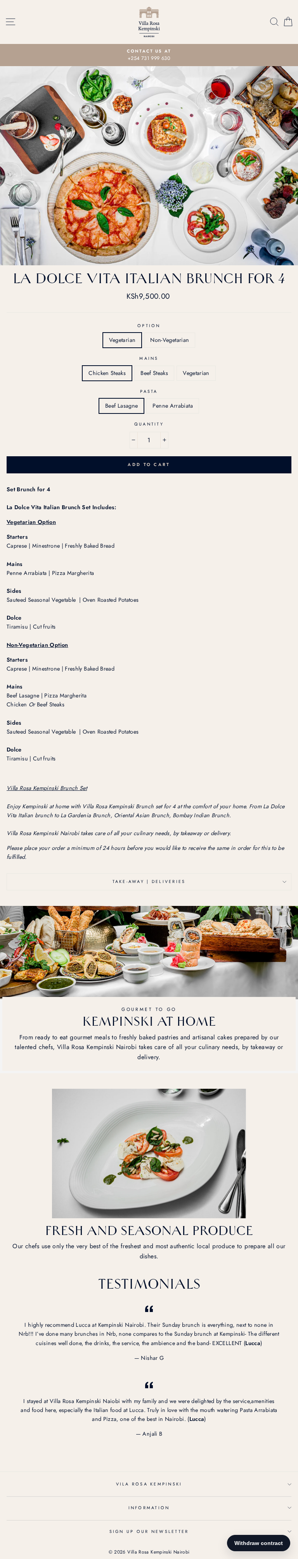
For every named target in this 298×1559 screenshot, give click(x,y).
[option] (149, 55)
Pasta (149, 391)
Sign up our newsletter (149, 1531)
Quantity (149, 424)
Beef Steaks (154, 373)
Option (149, 325)
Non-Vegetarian (169, 340)
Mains (148, 358)
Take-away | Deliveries (149, 881)
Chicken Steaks (107, 373)
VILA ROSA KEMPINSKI (149, 1484)
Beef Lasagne (121, 406)
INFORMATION (149, 1508)
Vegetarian (122, 340)
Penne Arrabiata (172, 406)
